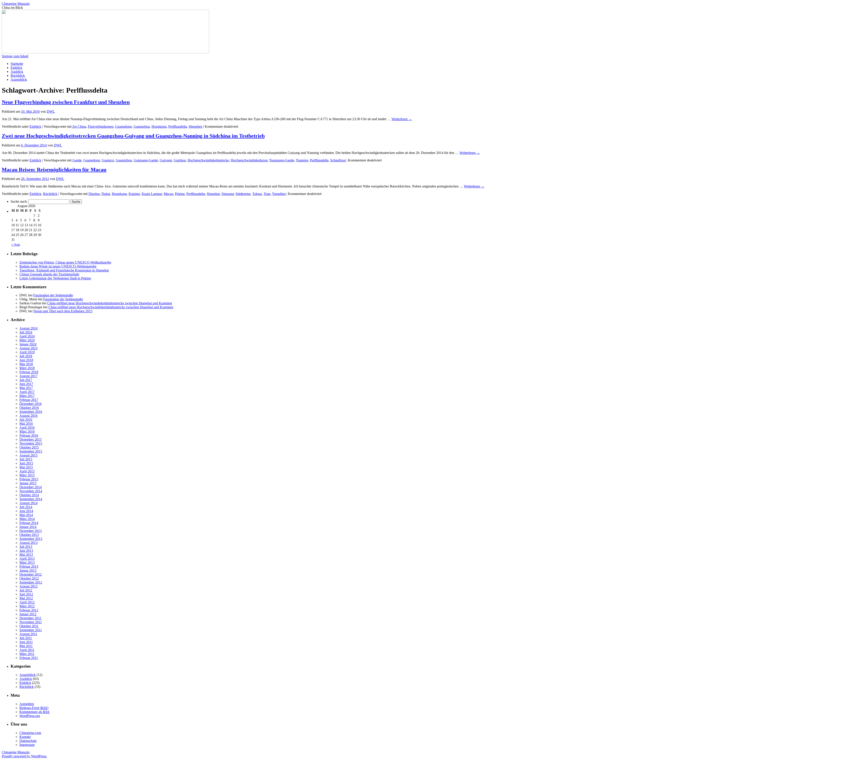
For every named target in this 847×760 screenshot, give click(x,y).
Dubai (105, 194)
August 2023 (28, 348)
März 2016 (27, 431)
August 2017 (28, 376)
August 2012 (28, 586)
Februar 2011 (28, 658)
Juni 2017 (26, 384)
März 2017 (27, 396)
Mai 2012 (26, 598)
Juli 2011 (25, 638)
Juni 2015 (26, 463)
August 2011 (28, 634)
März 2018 (27, 368)
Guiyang (166, 160)
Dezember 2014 (30, 487)
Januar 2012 (27, 614)
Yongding (279, 194)
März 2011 (26, 654)
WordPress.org (29, 716)
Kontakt (25, 737)
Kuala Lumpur (152, 194)
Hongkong (159, 126)
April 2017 (27, 392)
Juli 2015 (25, 459)
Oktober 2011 (29, 626)
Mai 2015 (26, 467)
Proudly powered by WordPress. (24, 756)
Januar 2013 (27, 570)
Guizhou (180, 160)
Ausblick (17, 71)
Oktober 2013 (29, 535)
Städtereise (243, 194)
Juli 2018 (25, 356)
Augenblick (19, 79)
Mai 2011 (26, 646)
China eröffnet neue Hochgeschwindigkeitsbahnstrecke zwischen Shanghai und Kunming (109, 303)
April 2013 (27, 558)
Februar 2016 (28, 435)
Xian (267, 194)
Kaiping (134, 194)
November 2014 (30, 491)
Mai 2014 (26, 515)
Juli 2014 (25, 507)
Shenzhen (195, 126)
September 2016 (30, 412)
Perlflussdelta (177, 126)
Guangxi (108, 160)
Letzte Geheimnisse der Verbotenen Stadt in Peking (55, 278)
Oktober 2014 (29, 495)
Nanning (302, 160)
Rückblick (18, 75)
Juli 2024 (25, 332)
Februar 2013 (28, 566)
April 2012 (27, 602)
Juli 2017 (25, 380)
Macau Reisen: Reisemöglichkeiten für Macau (54, 169)
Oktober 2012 (29, 578)
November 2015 (30, 443)
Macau (168, 194)
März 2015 (27, 475)
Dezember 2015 (30, 439)
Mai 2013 (26, 554)
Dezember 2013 (30, 531)
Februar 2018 (28, 372)
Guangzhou (141, 126)
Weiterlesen (402, 119)
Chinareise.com (30, 733)
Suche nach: (19, 201)
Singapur (227, 194)
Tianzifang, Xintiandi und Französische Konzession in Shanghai (64, 270)
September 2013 (30, 539)
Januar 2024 (27, 344)
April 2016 (27, 427)
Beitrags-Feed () (33, 708)
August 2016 (28, 415)
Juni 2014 (26, 511)
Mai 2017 (26, 388)
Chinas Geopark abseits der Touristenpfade (49, 274)
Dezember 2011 (30, 618)
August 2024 (28, 328)
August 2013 (28, 543)
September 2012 (30, 582)
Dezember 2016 (30, 404)
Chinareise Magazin (16, 4)
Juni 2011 (26, 642)
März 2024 (27, 340)
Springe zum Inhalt (15, 56)
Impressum (27, 745)
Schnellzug (338, 160)
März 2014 (27, 519)
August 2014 (28, 503)
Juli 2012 (25, 590)
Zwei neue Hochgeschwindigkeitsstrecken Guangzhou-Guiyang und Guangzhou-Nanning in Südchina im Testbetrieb (133, 136)
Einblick (16, 67)
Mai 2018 (26, 364)
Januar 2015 (27, 483)
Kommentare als (34, 712)
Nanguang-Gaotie (281, 160)
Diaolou (94, 194)
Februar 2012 (28, 610)
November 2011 (30, 622)
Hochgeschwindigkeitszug (249, 160)
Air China (79, 126)
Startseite (17, 64)
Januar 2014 (27, 527)
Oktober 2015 (29, 447)
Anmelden (26, 704)
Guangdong (123, 126)
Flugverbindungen (100, 126)
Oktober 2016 (29, 408)
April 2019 (27, 352)
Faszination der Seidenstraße (53, 295)
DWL (51, 111)
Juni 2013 (26, 550)
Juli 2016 (25, 419)
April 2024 (27, 336)
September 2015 (30, 451)
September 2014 (30, 499)
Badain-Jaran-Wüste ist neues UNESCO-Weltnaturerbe (57, 266)
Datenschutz (28, 741)
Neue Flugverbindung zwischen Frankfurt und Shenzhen (66, 102)
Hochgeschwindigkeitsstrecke (208, 160)
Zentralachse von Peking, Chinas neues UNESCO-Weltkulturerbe (65, 262)
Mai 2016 (26, 423)
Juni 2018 (26, 360)
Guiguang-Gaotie (146, 160)
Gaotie (77, 160)
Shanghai (213, 194)
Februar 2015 (28, 479)
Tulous (257, 194)
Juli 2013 (25, 546)
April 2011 (26, 650)
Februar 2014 (28, 523)
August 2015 (28, 455)
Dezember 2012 (30, 574)
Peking (180, 194)
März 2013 (27, 562)
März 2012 (27, 606)
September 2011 (30, 630)
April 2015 (27, 471)
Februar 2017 (28, 400)
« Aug (15, 244)
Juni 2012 (26, 594)
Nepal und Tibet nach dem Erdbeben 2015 (62, 311)
